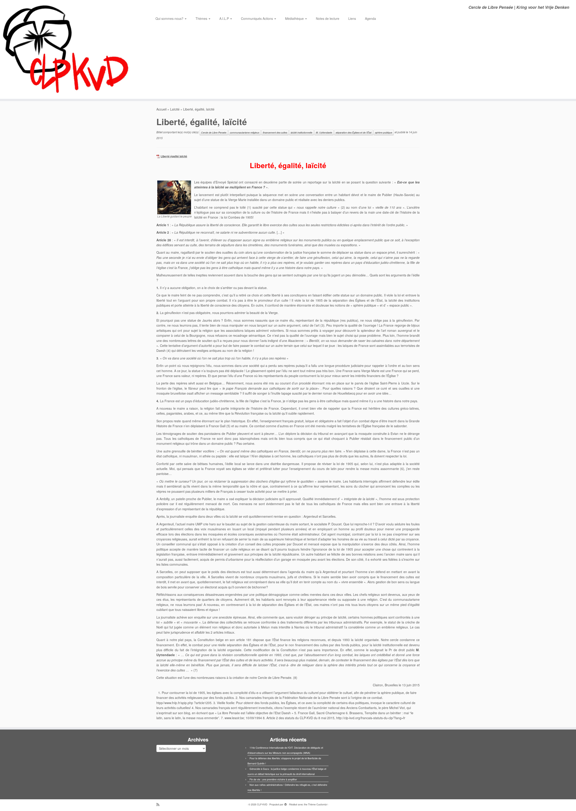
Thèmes (202, 18)
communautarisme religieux (244, 132)
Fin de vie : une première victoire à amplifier (273, 779)
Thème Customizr (318, 804)
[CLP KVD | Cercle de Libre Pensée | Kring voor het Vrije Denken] (66, 49)
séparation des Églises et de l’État (353, 132)
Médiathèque (295, 18)
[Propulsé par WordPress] (285, 803)
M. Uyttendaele (324, 132)
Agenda (370, 18)
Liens (352, 18)
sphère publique (383, 132)
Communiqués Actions (257, 18)
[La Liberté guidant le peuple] (174, 197)
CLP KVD (262, 804)
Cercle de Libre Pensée (213, 132)
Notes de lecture (327, 18)
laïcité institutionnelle (301, 132)
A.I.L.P (224, 18)
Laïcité (175, 109)
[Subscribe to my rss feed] (159, 804)
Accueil (161, 109)
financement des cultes (275, 132)
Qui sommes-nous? (169, 18)
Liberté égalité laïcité (174, 156)
